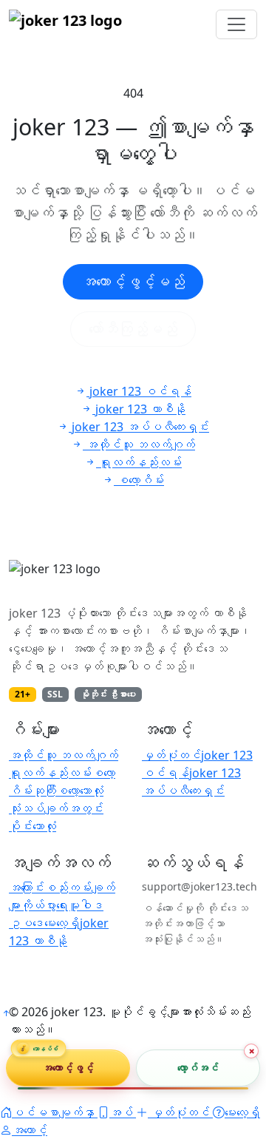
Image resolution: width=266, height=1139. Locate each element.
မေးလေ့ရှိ (62, 923)
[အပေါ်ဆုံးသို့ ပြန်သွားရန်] (6, 1013)
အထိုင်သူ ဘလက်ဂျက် (63, 755)
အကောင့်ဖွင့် (68, 1068)
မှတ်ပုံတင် (171, 755)
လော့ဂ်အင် (198, 1068)
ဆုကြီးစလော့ (56, 791)
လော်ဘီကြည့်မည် (133, 329)
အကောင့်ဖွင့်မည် (133, 281)
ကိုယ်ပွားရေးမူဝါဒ (62, 905)
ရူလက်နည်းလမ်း (50, 773)
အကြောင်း (26, 887)
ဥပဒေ (26, 923)
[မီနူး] (236, 24)
